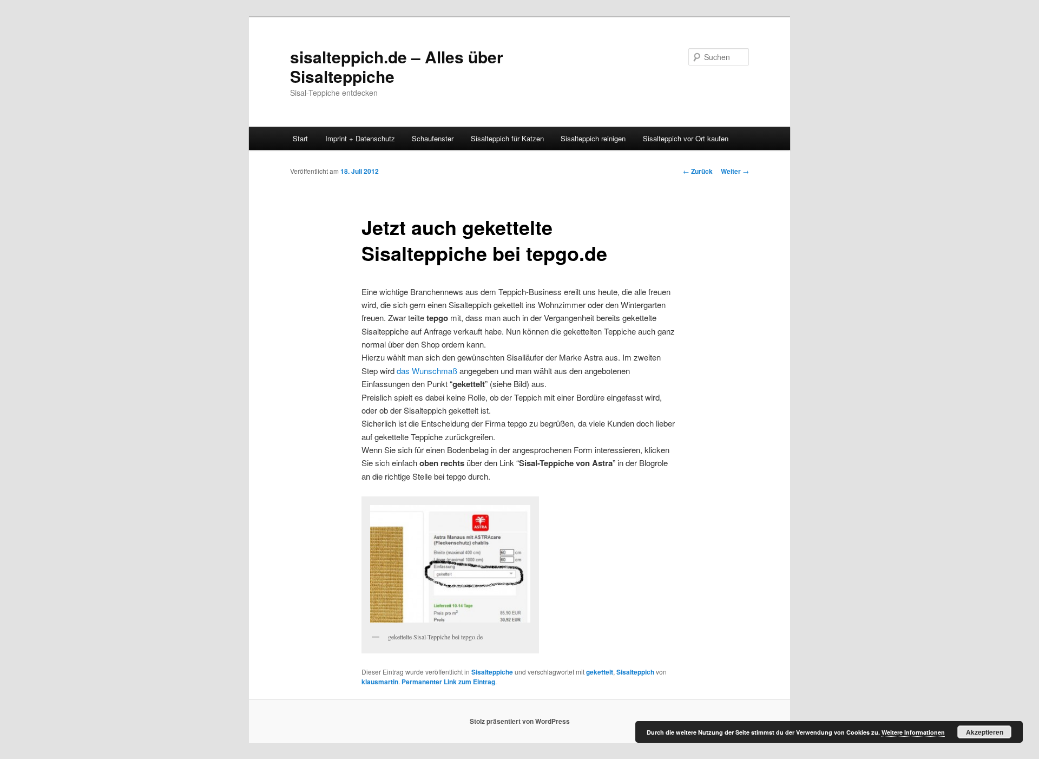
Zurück (698, 171)
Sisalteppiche (492, 672)
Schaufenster (432, 138)
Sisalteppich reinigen (593, 138)
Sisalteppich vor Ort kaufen (685, 138)
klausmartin (379, 681)
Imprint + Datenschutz (360, 138)
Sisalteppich (635, 672)
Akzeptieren (984, 732)
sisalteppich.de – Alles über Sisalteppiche (396, 66)
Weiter (735, 171)
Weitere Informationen (913, 732)
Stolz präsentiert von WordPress (520, 721)
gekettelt (599, 672)
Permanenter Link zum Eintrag (448, 681)
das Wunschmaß (427, 370)
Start (300, 138)
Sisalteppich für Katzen (507, 138)
